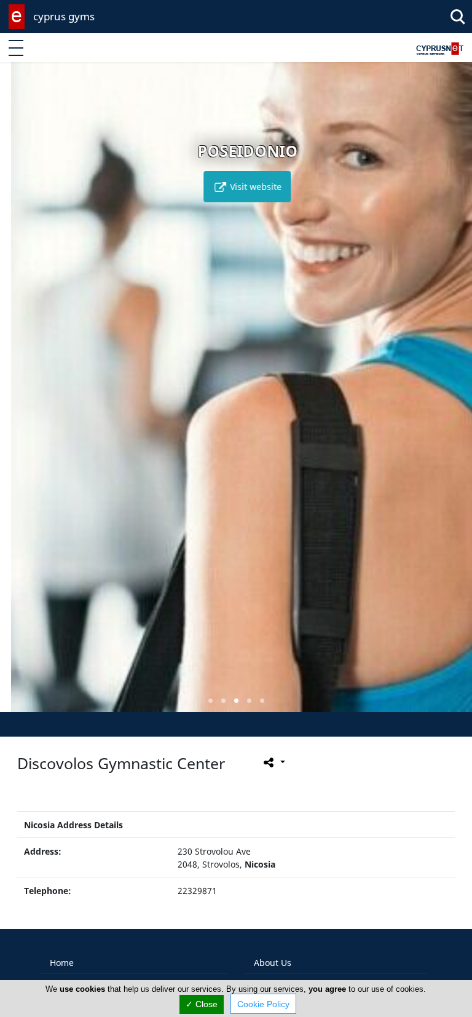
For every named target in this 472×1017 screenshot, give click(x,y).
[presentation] (21, 395)
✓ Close (202, 1004)
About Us (272, 962)
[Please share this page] (273, 761)
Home (62, 962)
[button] (210, 700)
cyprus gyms (64, 16)
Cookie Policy (263, 1004)
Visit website (243, 186)
